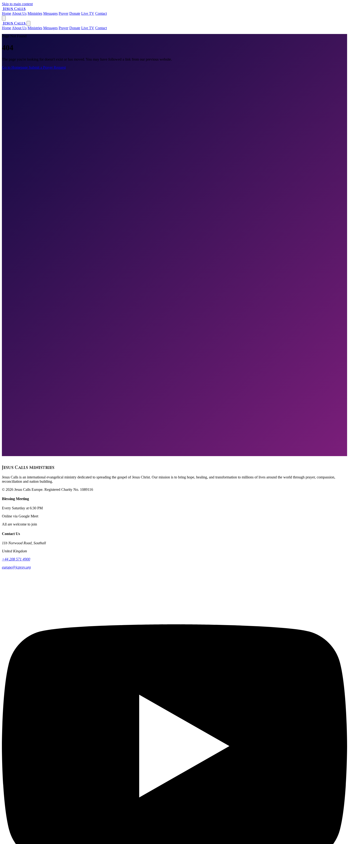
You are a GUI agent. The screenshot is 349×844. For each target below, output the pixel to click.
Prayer (63, 28)
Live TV (87, 28)
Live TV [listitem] (87, 13)
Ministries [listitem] (35, 13)
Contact (101, 28)
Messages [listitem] (50, 13)
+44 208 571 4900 (16, 559)
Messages (50, 28)
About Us (19, 28)
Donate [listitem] (74, 13)
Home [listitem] (6, 13)
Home (6, 28)
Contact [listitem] (101, 13)
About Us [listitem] (19, 13)
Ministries (35, 28)
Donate (74, 28)
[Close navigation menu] (28, 23)
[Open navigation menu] (4, 18)
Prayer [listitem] (63, 13)
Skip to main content (17, 4)
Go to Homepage (15, 67)
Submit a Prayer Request (47, 67)
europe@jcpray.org (16, 567)
